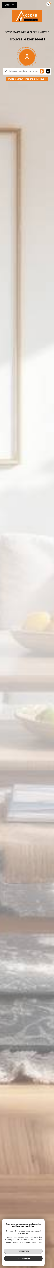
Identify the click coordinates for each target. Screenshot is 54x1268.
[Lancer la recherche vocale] (27, 56)
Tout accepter (23, 1258)
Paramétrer (23, 1251)
